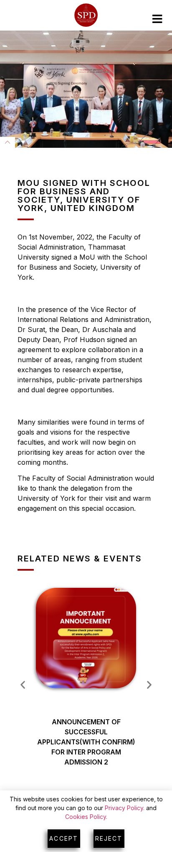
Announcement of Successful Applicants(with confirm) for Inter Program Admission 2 (86, 742)
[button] (23, 685)
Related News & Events (80, 558)
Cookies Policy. (86, 816)
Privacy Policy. (124, 807)
